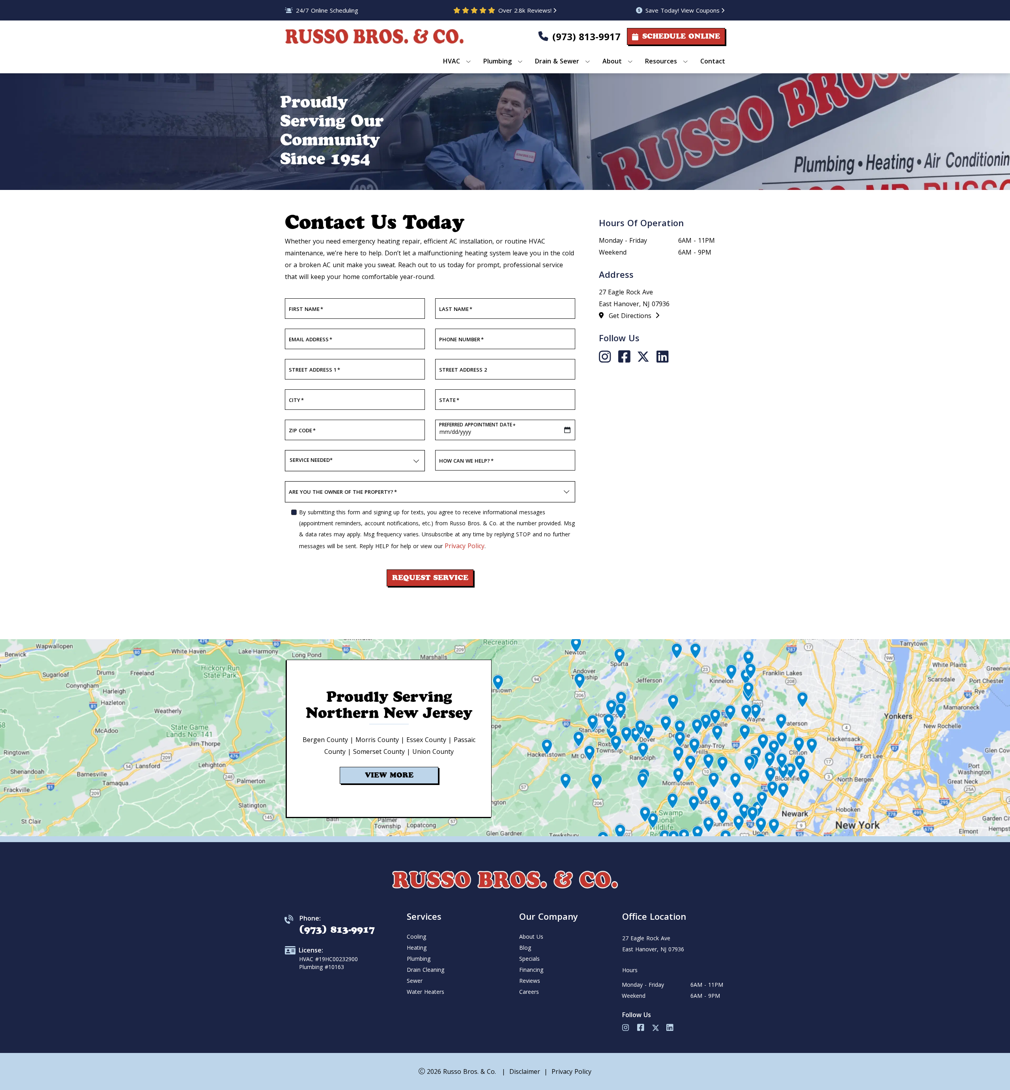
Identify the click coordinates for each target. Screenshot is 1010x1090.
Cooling (416, 936)
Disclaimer (524, 1071)
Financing (531, 969)
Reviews (529, 980)
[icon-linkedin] (662, 357)
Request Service (430, 577)
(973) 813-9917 (586, 36)
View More (389, 775)
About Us (531, 936)
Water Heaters (425, 991)
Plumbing (418, 958)
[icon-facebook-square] (626, 357)
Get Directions (631, 315)
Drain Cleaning (425, 969)
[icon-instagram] (607, 357)
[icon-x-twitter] (645, 357)
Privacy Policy (464, 545)
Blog (525, 947)
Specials (529, 958)
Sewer (415, 980)
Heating (416, 947)
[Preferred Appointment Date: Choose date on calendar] (567, 430)
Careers (529, 991)
